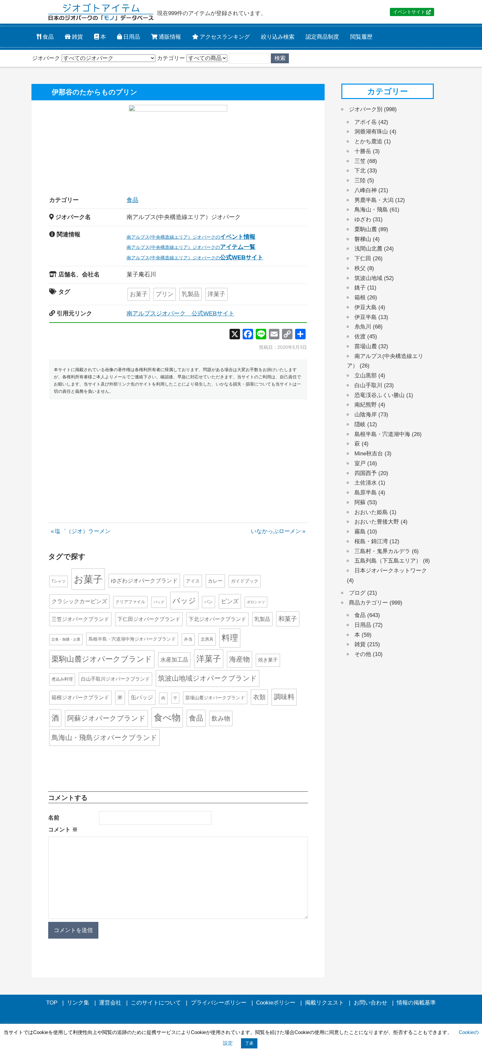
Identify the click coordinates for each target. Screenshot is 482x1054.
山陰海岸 (365, 414)
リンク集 (78, 1003)
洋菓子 (216, 294)
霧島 (360, 531)
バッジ (184, 600)
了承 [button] (249, 1043)
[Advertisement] (178, 453)
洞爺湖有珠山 (371, 132)
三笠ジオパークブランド (80, 619)
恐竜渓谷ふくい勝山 (379, 395)
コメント (63, 829)
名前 (53, 818)
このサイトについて (156, 1003)
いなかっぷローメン (276, 531)
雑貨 (76, 36)
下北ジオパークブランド (217, 619)
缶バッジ (142, 697)
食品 (47, 36)
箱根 (360, 297)
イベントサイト (409, 12)
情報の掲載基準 (416, 1003)
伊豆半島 (365, 317)
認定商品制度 (322, 36)
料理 (230, 637)
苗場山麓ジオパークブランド (215, 697)
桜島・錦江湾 (371, 541)
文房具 (207, 639)
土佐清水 (365, 483)
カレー (215, 581)
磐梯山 (362, 239)
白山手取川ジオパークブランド (115, 679)
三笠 (360, 161)
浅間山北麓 (368, 249)
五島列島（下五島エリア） (387, 561)
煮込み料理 (62, 679)
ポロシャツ (256, 602)
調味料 (284, 697)
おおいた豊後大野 (376, 522)
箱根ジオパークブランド (80, 697)
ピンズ (230, 601)
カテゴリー (171, 58)
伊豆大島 (365, 307)
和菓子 (287, 618)
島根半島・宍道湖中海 (382, 434)
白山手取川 (368, 385)
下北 (360, 171)
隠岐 (360, 424)
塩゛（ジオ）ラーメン (82, 531)
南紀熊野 (365, 405)
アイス (193, 581)
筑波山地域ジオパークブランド (207, 678)
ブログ (357, 593)
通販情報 (169, 36)
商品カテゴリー (368, 603)
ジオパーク (46, 58)
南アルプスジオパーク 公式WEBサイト (180, 313)
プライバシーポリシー (219, 1003)
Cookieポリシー (275, 1003)
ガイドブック (244, 581)
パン (208, 601)
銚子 (360, 288)
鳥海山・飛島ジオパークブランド (104, 737)
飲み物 (220, 718)
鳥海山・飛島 (371, 210)
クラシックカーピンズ (79, 601)
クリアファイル (130, 601)
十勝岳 (362, 151)
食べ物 (167, 717)
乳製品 (190, 294)
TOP (51, 1003)
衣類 (259, 697)
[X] (234, 335)
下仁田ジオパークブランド (148, 619)
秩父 (360, 268)
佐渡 (360, 336)
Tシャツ (58, 581)
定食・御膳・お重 (65, 639)
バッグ (158, 602)
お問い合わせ (370, 1003)
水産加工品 (174, 659)
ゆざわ (362, 219)
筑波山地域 (368, 278)
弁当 (188, 639)
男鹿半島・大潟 (373, 200)
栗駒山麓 (365, 229)
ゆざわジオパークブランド (144, 581)
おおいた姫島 (371, 512)
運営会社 (110, 1003)
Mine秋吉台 (368, 453)
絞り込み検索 (277, 36)
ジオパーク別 (365, 109)
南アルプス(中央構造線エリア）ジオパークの (191, 237)
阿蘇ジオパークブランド (106, 718)
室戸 (360, 463)
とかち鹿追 (368, 141)
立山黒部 (365, 375)
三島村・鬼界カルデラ (382, 551)
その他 (362, 654)
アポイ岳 (365, 122)
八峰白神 (365, 190)
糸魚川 (362, 327)
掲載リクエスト (324, 1003)
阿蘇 (360, 502)
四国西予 (365, 473)
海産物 (239, 659)
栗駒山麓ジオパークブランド (101, 659)
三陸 (360, 180)
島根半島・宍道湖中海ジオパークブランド (132, 639)
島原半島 (365, 492)
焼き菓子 (268, 660)
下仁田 (362, 258)
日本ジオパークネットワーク (390, 570)
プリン (164, 294)
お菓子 (139, 294)
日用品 (131, 36)
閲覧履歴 (361, 36)
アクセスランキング (224, 36)
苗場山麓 (365, 346)
